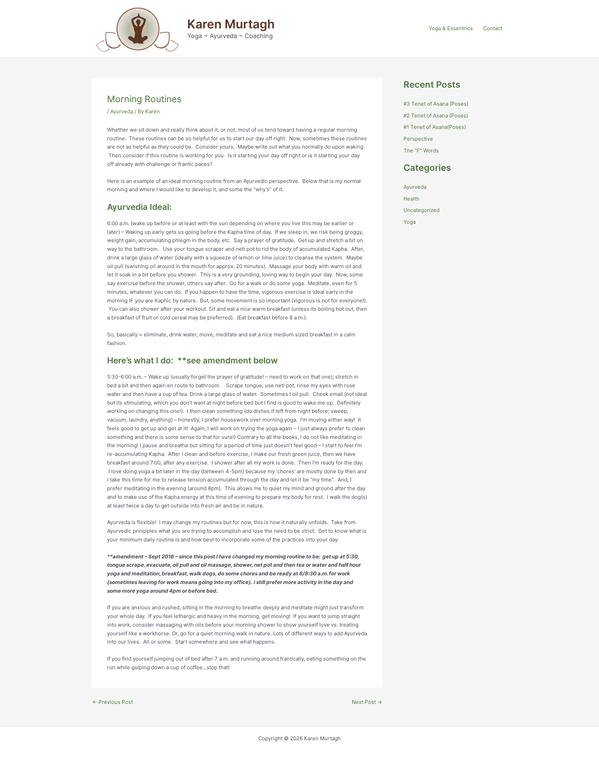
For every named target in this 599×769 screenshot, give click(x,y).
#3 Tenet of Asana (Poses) (435, 103)
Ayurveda (121, 111)
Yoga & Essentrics (451, 28)
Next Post (367, 702)
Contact (492, 28)
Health (411, 198)
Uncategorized (421, 210)
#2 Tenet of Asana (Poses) (435, 115)
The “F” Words (421, 150)
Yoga (409, 222)
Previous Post (112, 702)
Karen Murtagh (231, 24)
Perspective (418, 138)
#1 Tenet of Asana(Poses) (434, 127)
